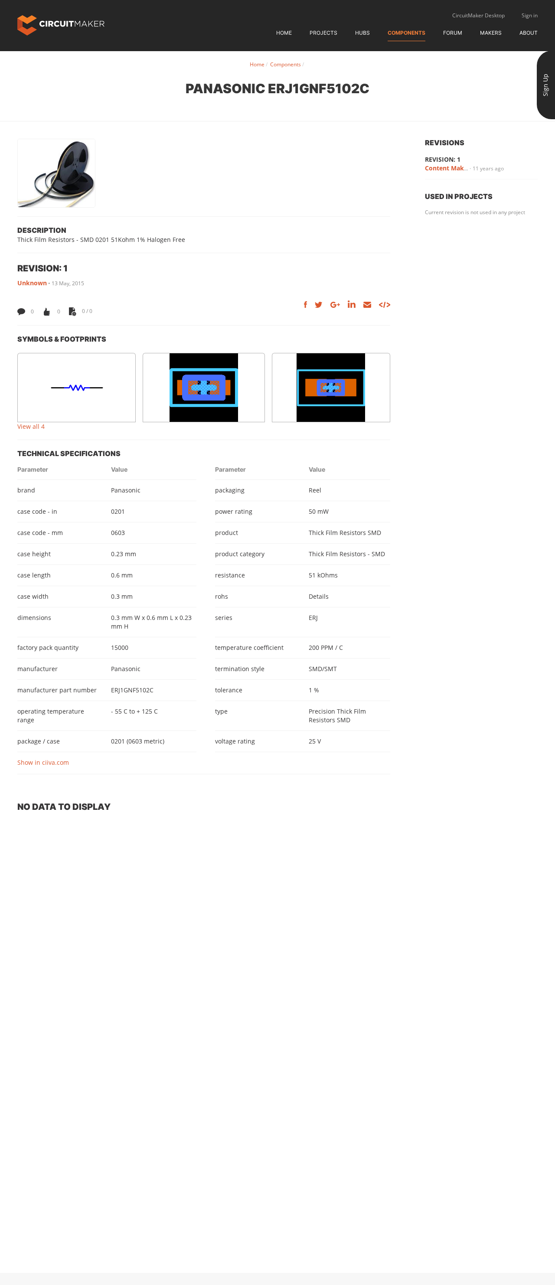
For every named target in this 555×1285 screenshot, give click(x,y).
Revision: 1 (442, 159)
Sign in (530, 15)
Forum (452, 32)
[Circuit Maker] (60, 24)
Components (406, 32)
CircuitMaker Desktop (478, 15)
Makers (491, 32)
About (528, 32)
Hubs (362, 32)
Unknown (32, 283)
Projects (323, 32)
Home (284, 32)
